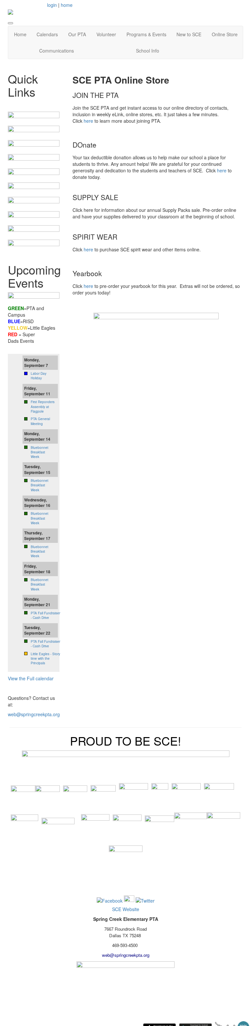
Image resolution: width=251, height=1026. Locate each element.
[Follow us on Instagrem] (129, 900)
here (88, 121)
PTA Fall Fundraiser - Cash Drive (45, 615)
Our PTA (77, 34)
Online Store (225, 34)
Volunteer (106, 34)
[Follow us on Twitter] (145, 900)
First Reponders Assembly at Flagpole (43, 407)
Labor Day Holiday (38, 375)
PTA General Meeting (40, 421)
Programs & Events (146, 34)
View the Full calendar (31, 678)
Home (20, 34)
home (67, 5)
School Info (147, 50)
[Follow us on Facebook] (110, 900)
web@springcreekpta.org (34, 714)
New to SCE (188, 34)
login (52, 5)
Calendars (47, 34)
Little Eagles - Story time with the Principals (45, 659)
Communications (56, 50)
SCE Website (125, 909)
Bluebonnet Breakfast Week (39, 452)
